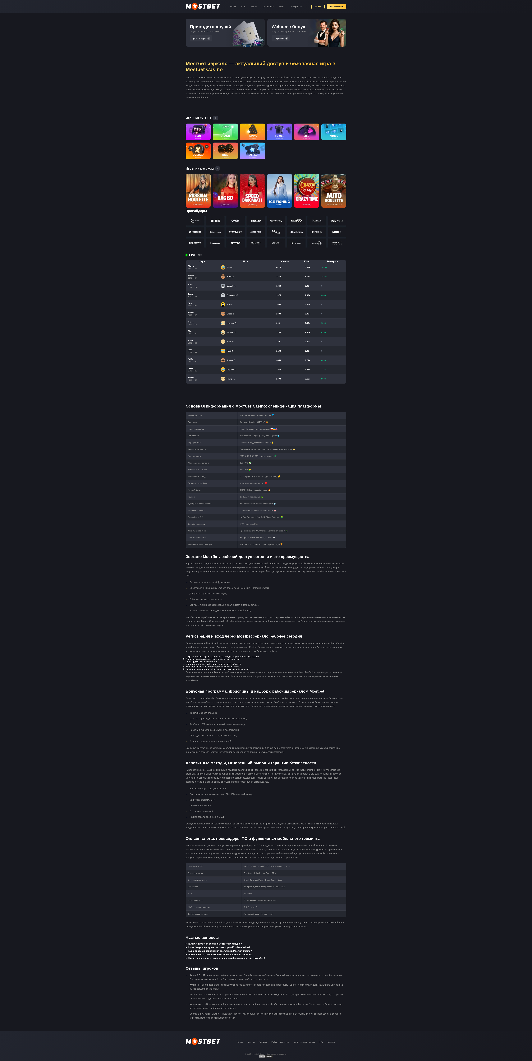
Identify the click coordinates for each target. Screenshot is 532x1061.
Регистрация (336, 7)
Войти (318, 7)
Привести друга (199, 38)
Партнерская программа (304, 1042)
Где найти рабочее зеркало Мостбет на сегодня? (215, 944)
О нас (240, 1042)
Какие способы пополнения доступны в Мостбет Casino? (220, 951)
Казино (254, 7)
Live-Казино (268, 7)
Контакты (263, 1042)
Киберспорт (296, 7)
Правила (251, 1042)
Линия (233, 7)
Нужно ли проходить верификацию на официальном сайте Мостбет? (226, 958)
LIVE (243, 7)
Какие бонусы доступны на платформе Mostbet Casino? (219, 947)
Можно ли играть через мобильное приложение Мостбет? (220, 954)
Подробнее (279, 38)
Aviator (282, 7)
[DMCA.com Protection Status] (266, 1057)
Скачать (331, 1042)
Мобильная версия (280, 1042)
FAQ (321, 1042)
